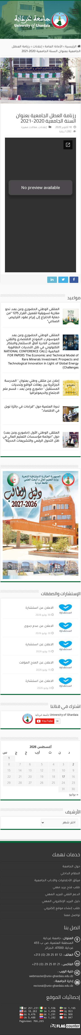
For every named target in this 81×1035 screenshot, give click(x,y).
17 (63, 777)
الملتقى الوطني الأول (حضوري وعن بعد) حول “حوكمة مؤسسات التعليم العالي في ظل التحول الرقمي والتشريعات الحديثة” (31, 437)
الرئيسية (71, 46)
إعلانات (37, 46)
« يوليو (73, 795)
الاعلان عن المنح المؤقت (36, 663)
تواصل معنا (72, 915)
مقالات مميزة (29, 127)
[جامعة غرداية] (41, 20)
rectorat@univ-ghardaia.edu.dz (53, 985)
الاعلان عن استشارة (39, 608)
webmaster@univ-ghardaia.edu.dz (51, 976)
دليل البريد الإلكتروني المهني (61, 901)
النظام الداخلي (70, 873)
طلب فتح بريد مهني (66, 887)
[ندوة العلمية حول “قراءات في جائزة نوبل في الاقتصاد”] (71, 414)
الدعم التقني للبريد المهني (62, 894)
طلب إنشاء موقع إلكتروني (62, 908)
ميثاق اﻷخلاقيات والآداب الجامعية (57, 880)
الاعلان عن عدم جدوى (39, 626)
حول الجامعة (71, 866)
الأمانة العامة (54, 46)
